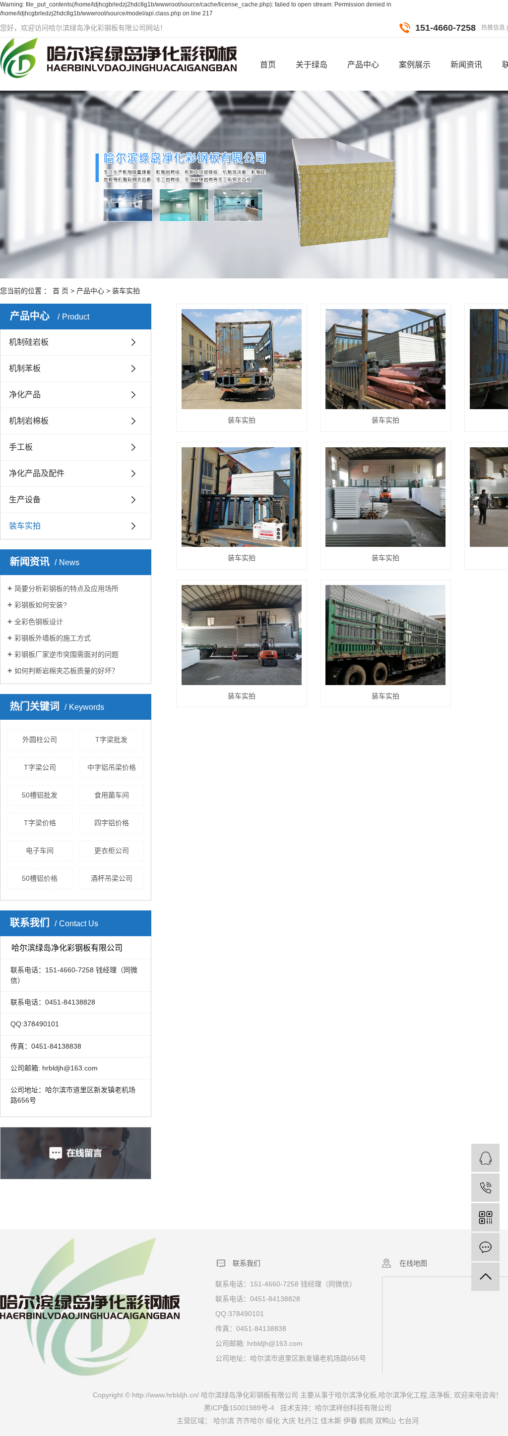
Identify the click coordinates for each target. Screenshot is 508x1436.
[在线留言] (485, 1247)
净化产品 (25, 394)
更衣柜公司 (111, 850)
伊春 (350, 1421)
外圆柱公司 (39, 740)
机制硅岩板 (29, 342)
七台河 (408, 1421)
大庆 (289, 1421)
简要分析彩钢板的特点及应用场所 (66, 588)
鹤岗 (366, 1421)
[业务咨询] (485, 1158)
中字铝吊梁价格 (111, 767)
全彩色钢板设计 (38, 622)
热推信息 (493, 27)
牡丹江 (308, 1421)
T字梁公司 (40, 767)
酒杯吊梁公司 (111, 878)
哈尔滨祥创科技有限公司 (353, 1408)
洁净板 (439, 1395)
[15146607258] (485, 1187)
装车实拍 (126, 291)
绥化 (273, 1421)
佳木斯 (330, 1421)
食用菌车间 (111, 795)
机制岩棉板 (29, 421)
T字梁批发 (111, 740)
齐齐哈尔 (250, 1421)
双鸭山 (385, 1421)
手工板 (21, 447)
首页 (268, 64)
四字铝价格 (111, 823)
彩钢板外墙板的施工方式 (52, 638)
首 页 (60, 291)
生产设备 (25, 499)
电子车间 (40, 850)
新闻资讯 (466, 64)
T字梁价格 (40, 823)
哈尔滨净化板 (356, 1395)
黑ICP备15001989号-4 (239, 1408)
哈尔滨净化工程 (403, 1395)
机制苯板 (25, 368)
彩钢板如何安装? (40, 605)
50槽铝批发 (40, 795)
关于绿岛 (311, 64)
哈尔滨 (223, 1421)
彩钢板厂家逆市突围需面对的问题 (66, 654)
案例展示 (415, 64)
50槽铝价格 (40, 878)
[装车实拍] (242, 359)
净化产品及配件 (36, 473)
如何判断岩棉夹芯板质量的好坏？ (66, 671)
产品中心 (363, 64)
